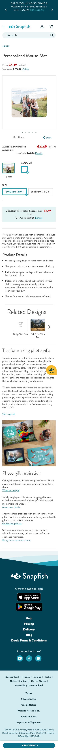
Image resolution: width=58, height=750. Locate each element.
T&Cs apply (37, 9)
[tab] (22, 132)
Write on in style (10, 490)
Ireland (38, 676)
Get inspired (8, 414)
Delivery (29, 629)
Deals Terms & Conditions (29, 640)
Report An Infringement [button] (29, 722)
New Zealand (36, 685)
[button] (4, 26)
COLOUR (26, 162)
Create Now (29, 745)
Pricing (29, 624)
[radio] (24, 169)
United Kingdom (19, 681)
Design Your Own (20, 334)
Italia (48, 676)
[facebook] (30, 657)
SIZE (4, 185)
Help (29, 618)
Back (5, 46)
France (26, 676)
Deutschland (12, 676)
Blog (29, 635)
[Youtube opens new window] (21, 657)
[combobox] (29, 35)
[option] (8, 170)
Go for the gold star (12, 524)
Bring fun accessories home (16, 540)
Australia (20, 685)
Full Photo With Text (38, 336)
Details (25, 69)
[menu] (47, 138)
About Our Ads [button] (29, 716)
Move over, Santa (11, 507)
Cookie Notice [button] (28, 704)
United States (38, 681)
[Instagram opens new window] (40, 657)
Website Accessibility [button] (28, 710)
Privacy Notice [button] (28, 699)
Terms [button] (29, 693)
